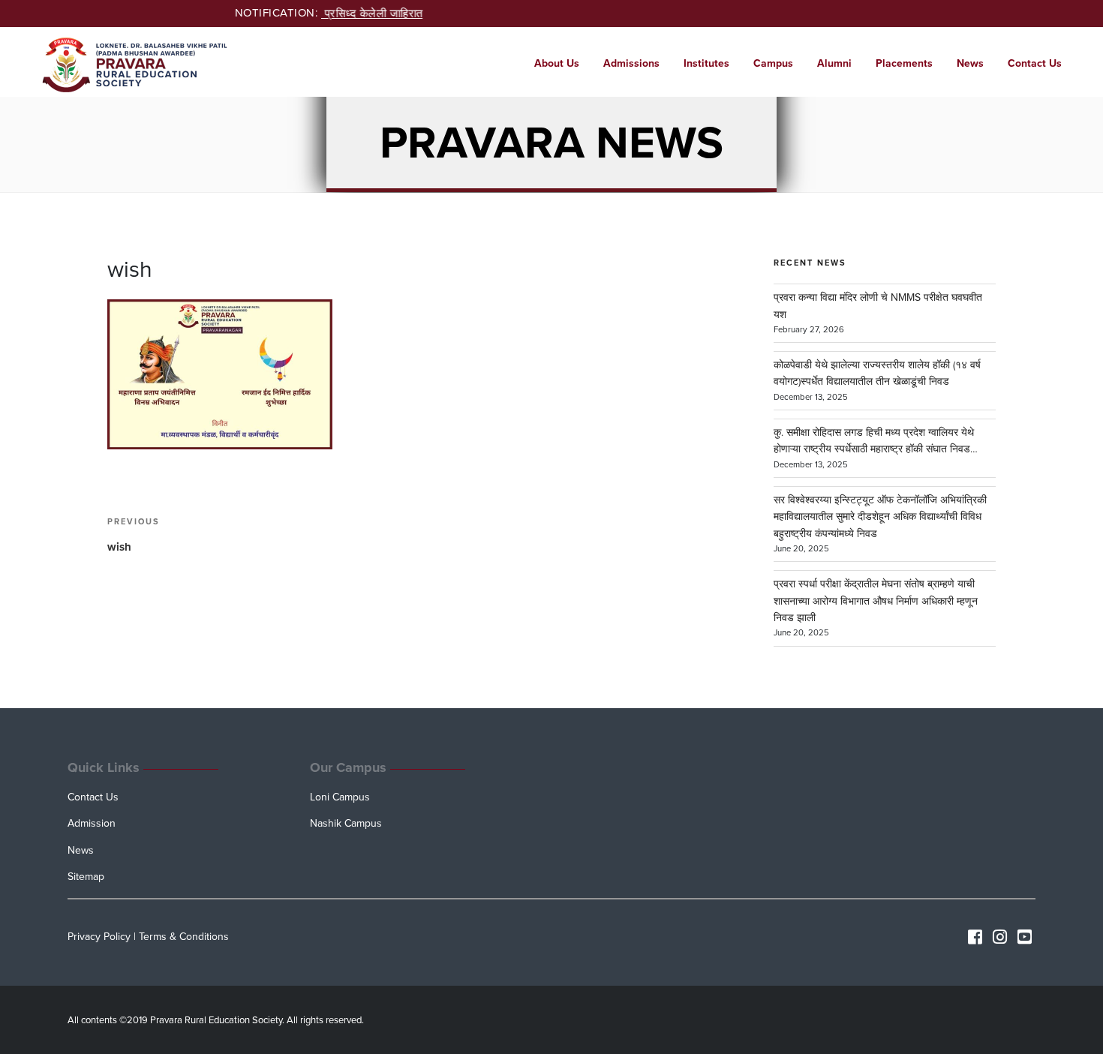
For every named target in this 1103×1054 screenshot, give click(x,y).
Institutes (706, 63)
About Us (556, 63)
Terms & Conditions (184, 936)
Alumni (834, 63)
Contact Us (1035, 63)
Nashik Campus (346, 823)
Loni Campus (340, 797)
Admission (92, 823)
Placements (904, 63)
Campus (773, 63)
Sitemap (86, 876)
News (970, 63)
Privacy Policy (99, 936)
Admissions (631, 63)
